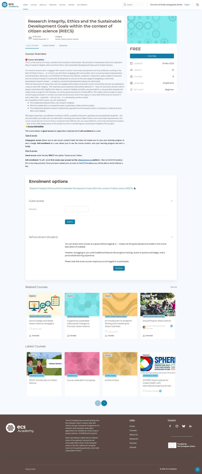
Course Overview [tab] (32, 45)
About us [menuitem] (43, 5)
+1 (48, 39)
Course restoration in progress (81, 380)
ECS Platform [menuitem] (82, 5)
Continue (119, 268)
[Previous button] (98, 403)
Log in (187, 4)
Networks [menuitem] (53, 5)
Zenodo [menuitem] (71, 5)
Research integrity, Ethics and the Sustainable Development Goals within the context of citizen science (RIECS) (81, 188)
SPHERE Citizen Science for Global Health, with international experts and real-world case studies (157, 383)
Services (133, 443)
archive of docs (112, 380)
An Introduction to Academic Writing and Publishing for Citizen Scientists (118, 324)
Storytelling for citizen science (157, 321)
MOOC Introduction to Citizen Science (43, 381)
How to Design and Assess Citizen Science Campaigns (41, 322)
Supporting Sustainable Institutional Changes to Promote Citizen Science (78, 324)
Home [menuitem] (25, 5)
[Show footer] (197, 469)
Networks (134, 439)
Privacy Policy (30, 469)
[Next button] (104, 403)
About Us (134, 434)
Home (132, 426)
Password (32, 209)
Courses (133, 430)
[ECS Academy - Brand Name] (10, 4)
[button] (171, 201)
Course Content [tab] (49, 45)
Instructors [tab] (63, 45)
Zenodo (133, 447)
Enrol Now (152, 56)
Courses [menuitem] (34, 5)
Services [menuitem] (62, 5)
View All (173, 287)
